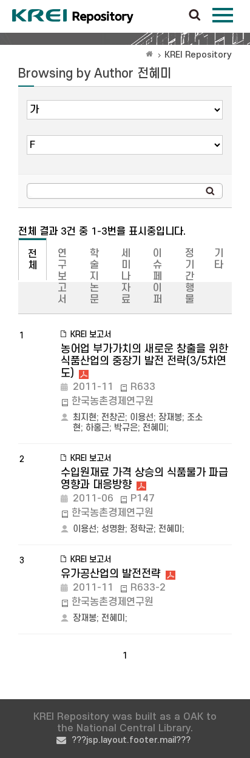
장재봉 (170, 417)
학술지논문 (94, 276)
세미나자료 (125, 276)
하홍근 (97, 428)
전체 (32, 260)
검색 (194, 15)
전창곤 (113, 417)
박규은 (126, 428)
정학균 (142, 529)
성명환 (113, 529)
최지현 (84, 417)
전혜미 (154, 428)
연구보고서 (62, 276)
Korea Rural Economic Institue (72, 16)
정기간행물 (189, 276)
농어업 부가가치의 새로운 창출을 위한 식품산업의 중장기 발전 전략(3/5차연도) (144, 361)
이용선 (142, 417)
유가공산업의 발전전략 (111, 574)
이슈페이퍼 (157, 276)
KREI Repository (198, 55)
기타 (218, 259)
